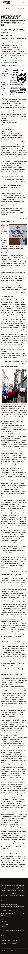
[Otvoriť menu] (25, 2)
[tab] (7, 8)
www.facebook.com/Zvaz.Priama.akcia (15, 930)
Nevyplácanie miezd (13, 938)
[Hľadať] (22, 2)
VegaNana (14, 943)
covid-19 (4, 938)
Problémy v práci (7, 871)
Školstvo (15, 940)
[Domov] (6, 2)
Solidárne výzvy (6, 943)
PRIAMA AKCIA (13, 950)
